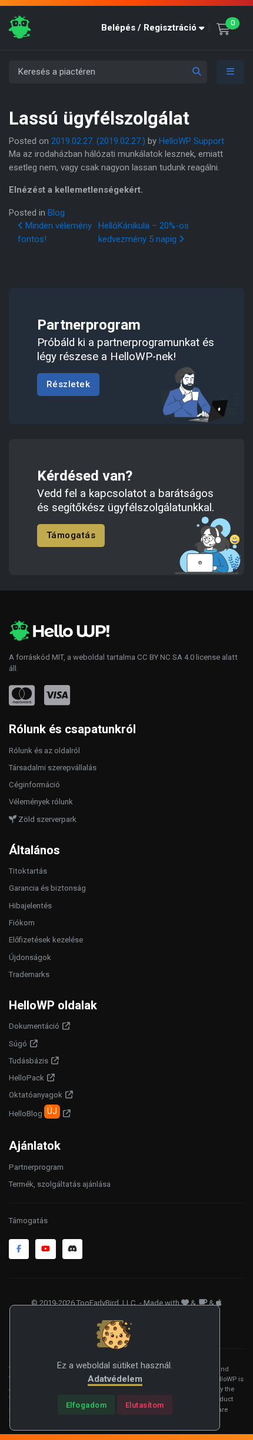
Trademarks (29, 974)
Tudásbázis (28, 1060)
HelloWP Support (191, 141)
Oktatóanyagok (35, 1094)
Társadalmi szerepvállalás (52, 767)
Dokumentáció (34, 1026)
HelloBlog (33, 1112)
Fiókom (22, 922)
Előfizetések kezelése (46, 939)
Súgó (18, 1043)
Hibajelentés (30, 905)
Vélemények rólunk (41, 801)
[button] (155, 27)
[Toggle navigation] (231, 72)
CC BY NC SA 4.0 (165, 657)
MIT (58, 657)
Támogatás (71, 536)
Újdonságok (30, 957)
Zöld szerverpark (46, 819)
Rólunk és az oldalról (44, 750)
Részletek (68, 384)
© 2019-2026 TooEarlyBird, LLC (83, 1302)
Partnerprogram (36, 1167)
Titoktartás (28, 871)
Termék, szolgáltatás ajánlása (60, 1184)
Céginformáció (34, 784)
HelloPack (26, 1077)
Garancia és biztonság (47, 888)
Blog (56, 212)
